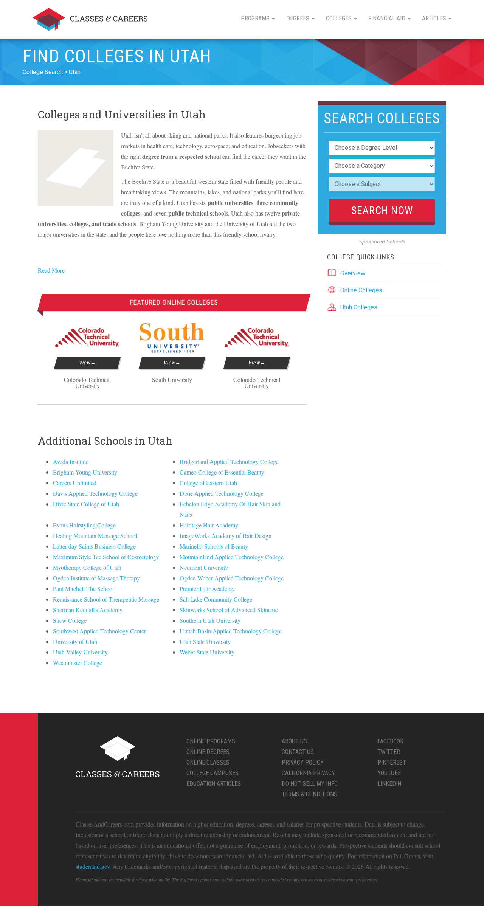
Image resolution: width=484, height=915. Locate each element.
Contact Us (298, 751)
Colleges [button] (339, 18)
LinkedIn (389, 783)
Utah (75, 72)
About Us (294, 741)
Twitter (388, 751)
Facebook (390, 741)
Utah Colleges (358, 307)
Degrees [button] (298, 18)
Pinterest (391, 762)
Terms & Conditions (309, 794)
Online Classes (208, 762)
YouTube (389, 773)
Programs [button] (256, 18)
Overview (352, 273)
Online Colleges (361, 290)
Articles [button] (435, 18)
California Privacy (308, 773)
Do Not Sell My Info (310, 783)
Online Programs (210, 741)
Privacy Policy (303, 762)
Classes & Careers (90, 19)
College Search (43, 72)
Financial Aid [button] (387, 18)
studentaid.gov (93, 866)
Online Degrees (208, 751)
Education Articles (213, 783)
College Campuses (212, 773)
